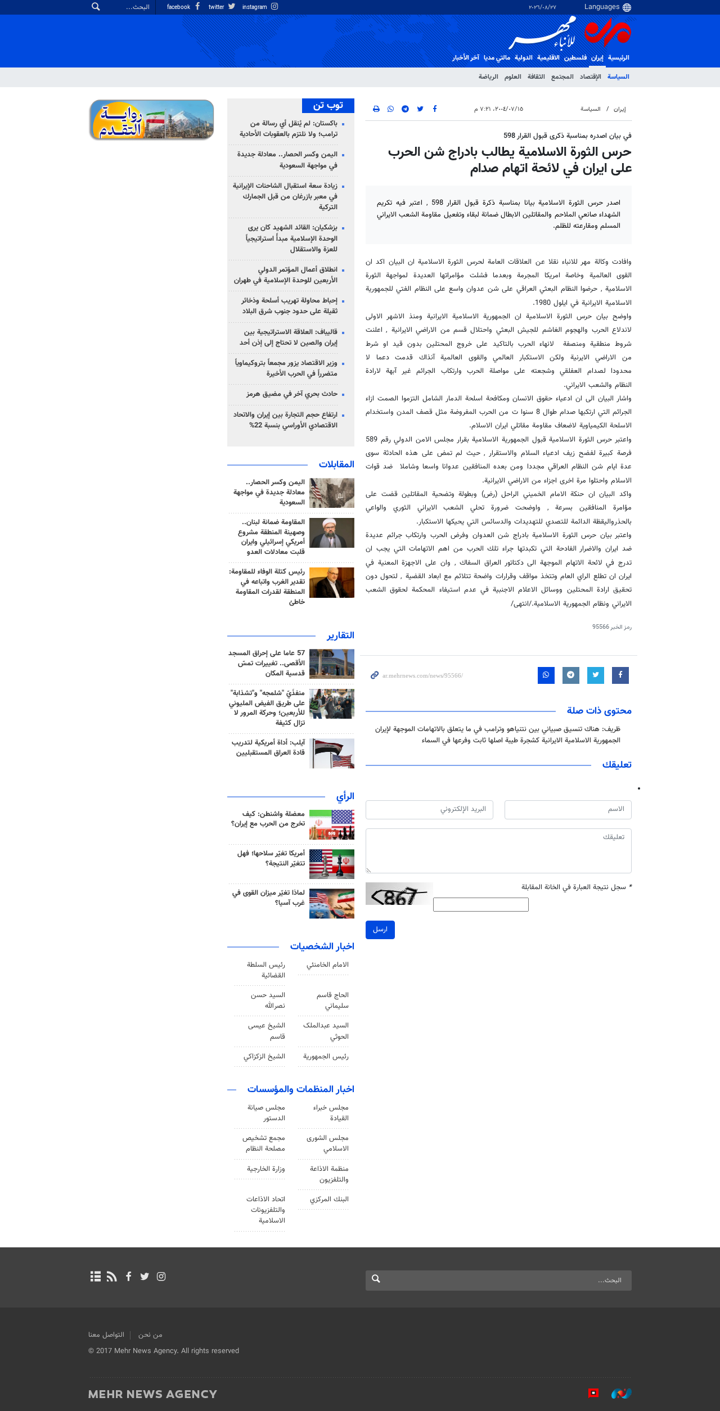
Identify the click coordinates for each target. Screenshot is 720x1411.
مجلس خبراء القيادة (331, 1113)
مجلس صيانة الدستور (266, 1113)
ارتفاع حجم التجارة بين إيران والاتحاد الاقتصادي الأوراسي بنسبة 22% (285, 420)
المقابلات (336, 465)
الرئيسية (618, 58)
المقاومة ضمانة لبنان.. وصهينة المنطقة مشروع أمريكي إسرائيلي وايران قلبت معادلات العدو (271, 537)
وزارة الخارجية (266, 1169)
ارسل (380, 929)
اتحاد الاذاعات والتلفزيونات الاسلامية (265, 1210)
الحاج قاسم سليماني (333, 1001)
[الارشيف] (95, 1278)
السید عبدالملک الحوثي (326, 1031)
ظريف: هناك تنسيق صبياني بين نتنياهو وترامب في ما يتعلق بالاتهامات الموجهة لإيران (497, 729)
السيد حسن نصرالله (268, 1001)
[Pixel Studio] (587, 1394)
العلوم (513, 77)
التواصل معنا (106, 1335)
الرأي (345, 797)
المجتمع (562, 77)
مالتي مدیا (497, 58)
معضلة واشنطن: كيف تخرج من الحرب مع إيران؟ (268, 819)
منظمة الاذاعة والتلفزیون (329, 1174)
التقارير (340, 636)
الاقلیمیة (548, 58)
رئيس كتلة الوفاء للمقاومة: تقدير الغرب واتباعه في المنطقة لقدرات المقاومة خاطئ (267, 587)
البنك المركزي (329, 1199)
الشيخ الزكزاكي (264, 1056)
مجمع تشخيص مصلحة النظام (263, 1144)
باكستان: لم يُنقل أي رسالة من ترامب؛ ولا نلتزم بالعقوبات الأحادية (289, 129)
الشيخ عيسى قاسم (266, 1031)
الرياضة (488, 77)
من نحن (150, 1335)
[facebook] (128, 1278)
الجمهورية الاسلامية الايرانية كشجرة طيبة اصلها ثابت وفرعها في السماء (521, 740)
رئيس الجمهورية (326, 1056)
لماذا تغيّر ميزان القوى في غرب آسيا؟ (268, 898)
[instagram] (161, 1278)
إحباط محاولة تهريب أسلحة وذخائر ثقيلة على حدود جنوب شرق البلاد (289, 306)
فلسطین (575, 58)
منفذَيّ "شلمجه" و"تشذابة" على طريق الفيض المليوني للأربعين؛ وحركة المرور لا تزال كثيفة (267, 708)
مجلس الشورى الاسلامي (328, 1144)
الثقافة (536, 77)
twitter (217, 7)
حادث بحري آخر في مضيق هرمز (292, 394)
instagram (255, 7)
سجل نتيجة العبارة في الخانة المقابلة (576, 887)
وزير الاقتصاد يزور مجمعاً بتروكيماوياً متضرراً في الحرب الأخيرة (286, 369)
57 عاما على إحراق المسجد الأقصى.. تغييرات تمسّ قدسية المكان (266, 663)
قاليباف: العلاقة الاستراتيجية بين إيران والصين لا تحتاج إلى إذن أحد (289, 338)
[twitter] (145, 1278)
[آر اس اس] (112, 1278)
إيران (597, 58)
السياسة (618, 77)
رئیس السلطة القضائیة (266, 970)
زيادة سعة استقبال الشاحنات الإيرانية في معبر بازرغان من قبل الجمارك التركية (285, 197)
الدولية (524, 58)
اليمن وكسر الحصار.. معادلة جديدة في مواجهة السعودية (287, 160)
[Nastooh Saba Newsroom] (616, 1394)
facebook (179, 7)
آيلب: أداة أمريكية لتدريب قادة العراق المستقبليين (268, 748)
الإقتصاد (590, 77)
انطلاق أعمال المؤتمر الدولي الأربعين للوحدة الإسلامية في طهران (286, 275)
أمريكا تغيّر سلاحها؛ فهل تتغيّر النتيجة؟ (271, 858)
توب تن (328, 105)
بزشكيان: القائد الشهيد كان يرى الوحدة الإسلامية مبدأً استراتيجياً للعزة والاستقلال (292, 238)
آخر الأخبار (465, 58)
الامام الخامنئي (328, 965)
